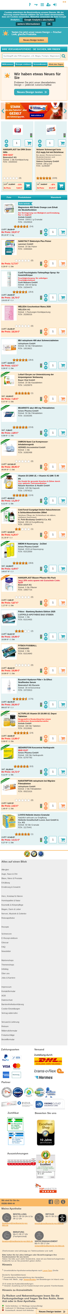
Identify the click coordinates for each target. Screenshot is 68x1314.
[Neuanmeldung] (48, 5)
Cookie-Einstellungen (10, 1009)
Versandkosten (40, 64)
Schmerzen (6, 934)
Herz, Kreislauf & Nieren (12, 896)
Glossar (5, 942)
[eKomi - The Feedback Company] (27, 854)
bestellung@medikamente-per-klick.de (15, 1224)
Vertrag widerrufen (9, 1013)
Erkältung (5, 883)
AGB (3, 996)
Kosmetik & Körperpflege (12, 905)
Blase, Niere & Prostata (11, 878)
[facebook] (51, 1201)
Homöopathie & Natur (10, 900)
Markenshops (7, 960)
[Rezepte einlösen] (24, 65)
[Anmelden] (55, 5)
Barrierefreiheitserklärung (12, 1004)
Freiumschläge (8, 1035)
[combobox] (31, 56)
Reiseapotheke (8, 918)
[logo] (4, 5)
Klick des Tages (56, 64)
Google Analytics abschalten (39, 20)
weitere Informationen (28, 24)
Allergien (5, 869)
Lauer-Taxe (47, 1270)
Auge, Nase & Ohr (9, 874)
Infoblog (4, 969)
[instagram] (57, 1201)
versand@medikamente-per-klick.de (49, 1246)
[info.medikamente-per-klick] (64, 1201)
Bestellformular (8, 1039)
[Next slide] (65, 110)
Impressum (6, 987)
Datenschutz (7, 1000)
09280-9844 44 (8, 1203)
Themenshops (7, 965)
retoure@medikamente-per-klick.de (49, 1223)
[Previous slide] (3, 110)
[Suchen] (63, 56)
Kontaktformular (8, 991)
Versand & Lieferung (10, 1022)
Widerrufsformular (9, 1031)
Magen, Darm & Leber (11, 909)
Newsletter (6, 951)
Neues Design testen (33, 40)
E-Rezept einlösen (9, 938)
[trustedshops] (34, 854)
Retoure (5, 1026)
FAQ (3, 947)
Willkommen (7, 64)
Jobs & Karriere (8, 978)
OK (49, 24)
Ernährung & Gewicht (10, 887)
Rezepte (5, 927)
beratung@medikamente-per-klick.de (17, 1241)
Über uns (5, 973)
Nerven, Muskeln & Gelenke (13, 913)
